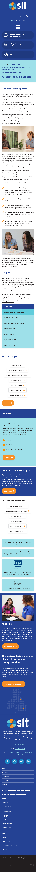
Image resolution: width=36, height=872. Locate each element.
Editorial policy (6, 828)
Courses (4, 820)
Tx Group (8, 865)
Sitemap (4, 784)
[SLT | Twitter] (21, 761)
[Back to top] (32, 868)
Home (14, 65)
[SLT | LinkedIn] (28, 761)
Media (4, 837)
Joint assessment (9, 329)
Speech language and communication (14, 67)
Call (18, 744)
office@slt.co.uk (18, 21)
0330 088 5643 (18, 17)
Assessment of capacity (11, 318)
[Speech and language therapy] (18, 6)
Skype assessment (10, 340)
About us (5, 772)
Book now (5, 849)
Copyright (5, 816)
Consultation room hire (9, 845)
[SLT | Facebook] (7, 761)
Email (18, 748)
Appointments (6, 806)
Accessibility (6, 802)
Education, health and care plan (14, 323)
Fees (3, 833)
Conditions (5, 776)
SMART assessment (10, 345)
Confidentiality (6, 812)
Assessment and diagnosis (11, 72)
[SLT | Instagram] (14, 761)
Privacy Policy (6, 841)
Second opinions (9, 334)
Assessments (6, 70)
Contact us (5, 780)
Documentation (7, 824)
